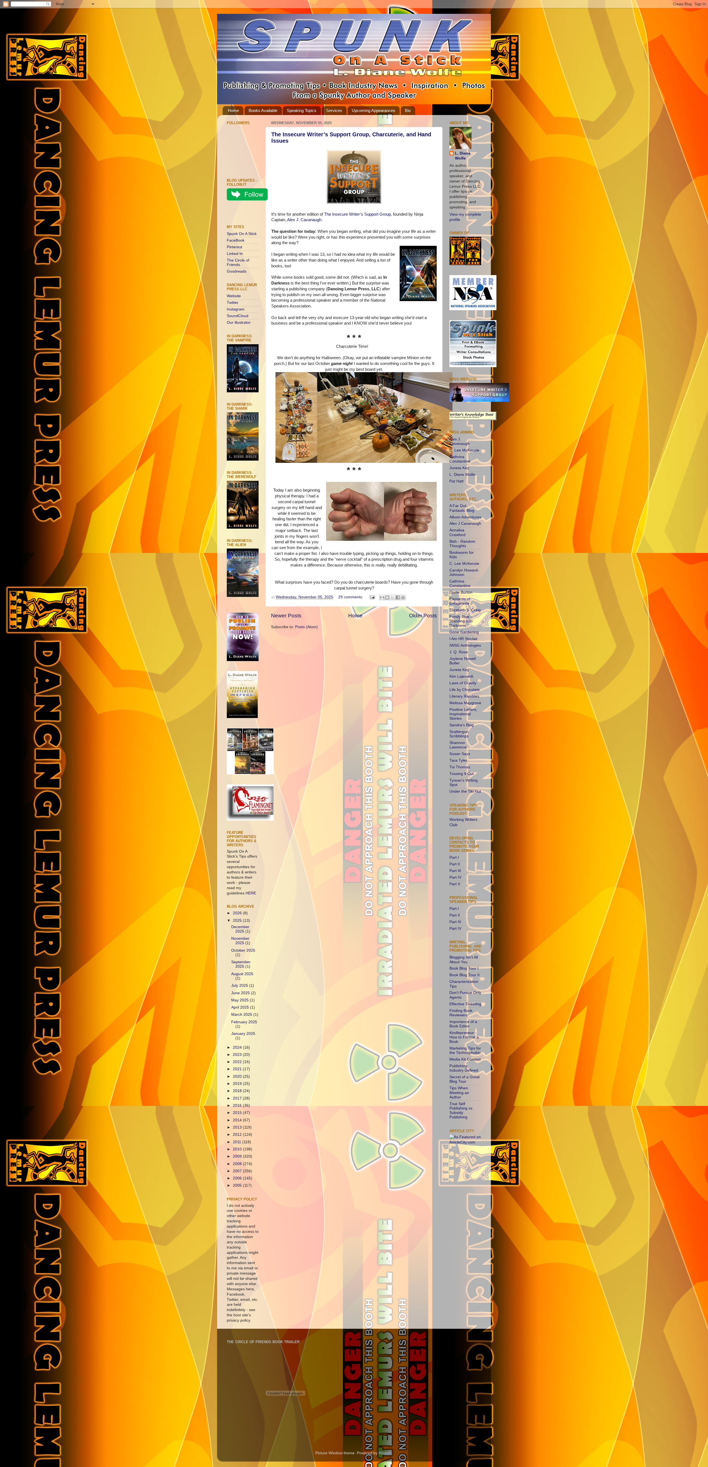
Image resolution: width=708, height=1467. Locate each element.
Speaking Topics (301, 110)
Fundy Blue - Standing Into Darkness (461, 621)
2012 (238, 1134)
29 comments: (351, 597)
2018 (238, 1091)
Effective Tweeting (465, 1004)
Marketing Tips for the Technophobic (465, 1050)
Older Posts (423, 615)
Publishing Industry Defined (463, 1068)
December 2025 (240, 929)
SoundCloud (237, 316)
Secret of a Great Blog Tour (464, 1079)
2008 (238, 1164)
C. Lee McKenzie (464, 450)
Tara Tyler (458, 760)
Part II (454, 864)
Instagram (235, 309)
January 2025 (243, 1034)
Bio (408, 110)
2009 (238, 1156)
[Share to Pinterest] (403, 597)
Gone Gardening (464, 632)
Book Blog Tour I (463, 968)
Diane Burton (460, 592)
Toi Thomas (459, 767)
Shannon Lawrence (458, 745)
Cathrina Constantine (459, 459)
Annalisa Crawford (457, 532)
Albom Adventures (465, 517)
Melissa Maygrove (465, 703)
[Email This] (382, 597)
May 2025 (240, 1000)
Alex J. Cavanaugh (459, 441)
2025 (238, 920)
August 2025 (242, 974)
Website (234, 296)
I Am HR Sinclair (463, 639)
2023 (238, 1055)
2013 (238, 1127)
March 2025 (242, 1014)
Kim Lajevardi (461, 676)
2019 (238, 1084)
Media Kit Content (465, 1059)
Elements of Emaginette (459, 601)
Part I (454, 857)
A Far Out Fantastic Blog (461, 508)
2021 (238, 1069)
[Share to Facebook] (397, 597)
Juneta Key (459, 468)
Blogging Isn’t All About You (463, 959)
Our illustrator (239, 322)
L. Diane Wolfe (462, 156)
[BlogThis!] (387, 597)
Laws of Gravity (463, 683)
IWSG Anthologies (465, 645)
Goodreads (236, 271)
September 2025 (241, 964)
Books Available (263, 110)
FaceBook (235, 240)
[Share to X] (392, 597)
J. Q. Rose (458, 652)
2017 (238, 1098)
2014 (238, 1120)
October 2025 (243, 950)
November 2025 (240, 940)
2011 (237, 1142)
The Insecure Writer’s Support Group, (358, 214)
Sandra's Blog (461, 725)
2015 (238, 1113)
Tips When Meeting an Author (459, 1092)
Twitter (232, 303)
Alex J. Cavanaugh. (304, 220)
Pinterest (234, 247)
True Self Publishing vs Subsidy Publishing (460, 1110)
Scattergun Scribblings (458, 734)
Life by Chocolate (464, 690)
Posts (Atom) (306, 627)
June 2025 (241, 993)
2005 (238, 1185)
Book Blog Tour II (464, 975)
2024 (238, 1047)
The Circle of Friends (238, 262)
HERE (251, 893)
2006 (238, 1178)
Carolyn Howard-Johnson (464, 572)
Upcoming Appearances (373, 110)
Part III (455, 871)
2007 (238, 1171)
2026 (238, 913)
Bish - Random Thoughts (462, 543)
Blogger (385, 1453)
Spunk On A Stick (242, 234)
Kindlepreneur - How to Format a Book (464, 1037)
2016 (238, 1105)
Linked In (235, 254)
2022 (238, 1062)
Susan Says (459, 754)
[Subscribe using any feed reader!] (244, 214)
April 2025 (240, 1007)
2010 (238, 1149)
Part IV (455, 877)
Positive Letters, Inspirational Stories (463, 714)
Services (334, 110)
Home (233, 110)
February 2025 (244, 1022)
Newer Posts (286, 615)
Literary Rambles (464, 696)
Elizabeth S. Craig (465, 610)
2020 (238, 1076)
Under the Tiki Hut (465, 791)
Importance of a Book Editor (463, 1024)
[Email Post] (372, 597)
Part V (454, 884)
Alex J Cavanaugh (465, 523)
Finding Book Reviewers (460, 1013)
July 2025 (240, 985)
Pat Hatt (456, 481)
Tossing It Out (461, 774)
